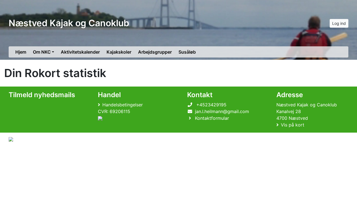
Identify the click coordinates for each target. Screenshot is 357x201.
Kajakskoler (119, 52)
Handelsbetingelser (122, 104)
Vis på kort (292, 125)
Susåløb (187, 52)
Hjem (20, 52)
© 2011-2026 (20, 154)
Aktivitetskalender (80, 52)
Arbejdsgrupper (155, 52)
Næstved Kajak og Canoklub (69, 23)
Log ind (339, 23)
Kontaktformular (212, 118)
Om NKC (42, 52)
